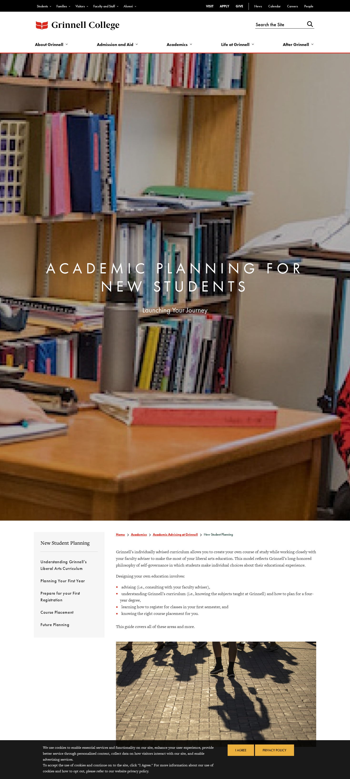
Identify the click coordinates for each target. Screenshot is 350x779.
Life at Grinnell (235, 44)
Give (239, 6)
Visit (209, 6)
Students (42, 6)
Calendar (274, 6)
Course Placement (57, 612)
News (258, 6)
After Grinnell (296, 44)
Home (120, 534)
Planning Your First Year (62, 580)
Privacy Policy (274, 750)
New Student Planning (65, 542)
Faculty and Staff (104, 6)
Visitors (80, 6)
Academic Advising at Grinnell (175, 534)
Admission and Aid (115, 44)
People (308, 6)
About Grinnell (49, 44)
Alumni (128, 6)
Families (61, 6)
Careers (292, 6)
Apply (224, 6)
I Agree (240, 750)
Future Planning (54, 624)
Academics (177, 44)
